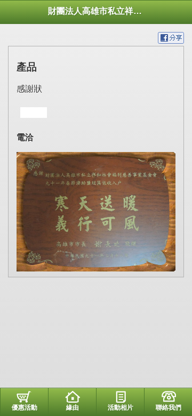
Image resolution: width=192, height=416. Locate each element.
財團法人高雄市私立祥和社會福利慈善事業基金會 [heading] (96, 10)
